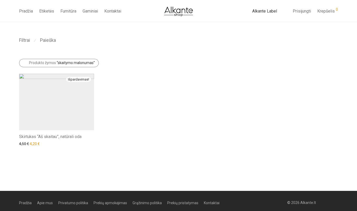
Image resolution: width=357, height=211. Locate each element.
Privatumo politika (73, 203)
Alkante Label (264, 11)
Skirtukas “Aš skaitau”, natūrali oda (50, 136)
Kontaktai (112, 11)
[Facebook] (327, 203)
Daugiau (23, 143)
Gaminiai (90, 11)
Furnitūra (68, 11)
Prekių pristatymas (182, 203)
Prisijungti (302, 11)
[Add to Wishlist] (91, 136)
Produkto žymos (62, 63)
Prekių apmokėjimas (110, 203)
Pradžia (26, 11)
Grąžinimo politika (147, 203)
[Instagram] (336, 203)
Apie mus (45, 203)
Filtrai (24, 40)
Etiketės (46, 11)
